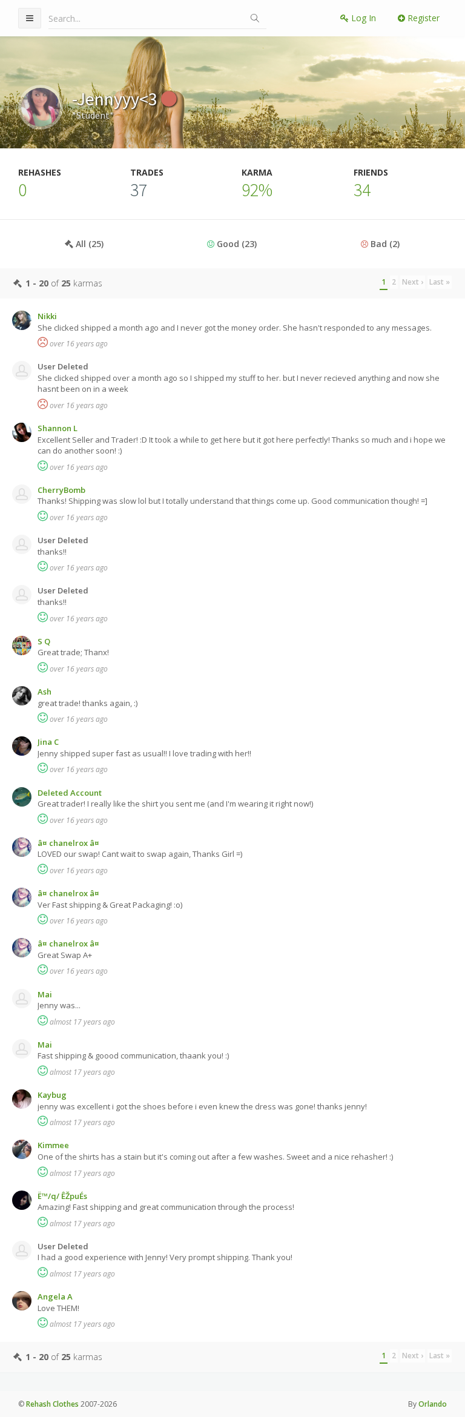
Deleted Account (70, 792)
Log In (362, 18)
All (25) (88, 243)
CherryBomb (61, 489)
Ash (44, 691)
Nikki (47, 316)
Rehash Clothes (52, 1404)
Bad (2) (384, 243)
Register (422, 18)
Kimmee (53, 1145)
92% (257, 189)
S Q (44, 641)
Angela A (55, 1296)
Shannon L (58, 428)
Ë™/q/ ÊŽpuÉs (62, 1196)
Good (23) (235, 243)
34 (362, 189)
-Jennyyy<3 (116, 98)
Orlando (432, 1404)
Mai (45, 994)
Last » (439, 282)
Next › (412, 282)
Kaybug (52, 1094)
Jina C (48, 741)
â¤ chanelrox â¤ (68, 842)
